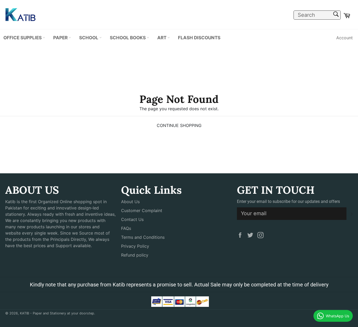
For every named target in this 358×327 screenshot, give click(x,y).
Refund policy (134, 255)
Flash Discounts (199, 37)
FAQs (126, 228)
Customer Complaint (141, 210)
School (89, 37)
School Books (128, 37)
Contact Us (132, 219)
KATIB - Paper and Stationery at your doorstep (57, 313)
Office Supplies (23, 37)
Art (162, 37)
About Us (130, 201)
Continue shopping (179, 125)
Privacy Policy (135, 246)
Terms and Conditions (143, 237)
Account (344, 37)
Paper (61, 37)
